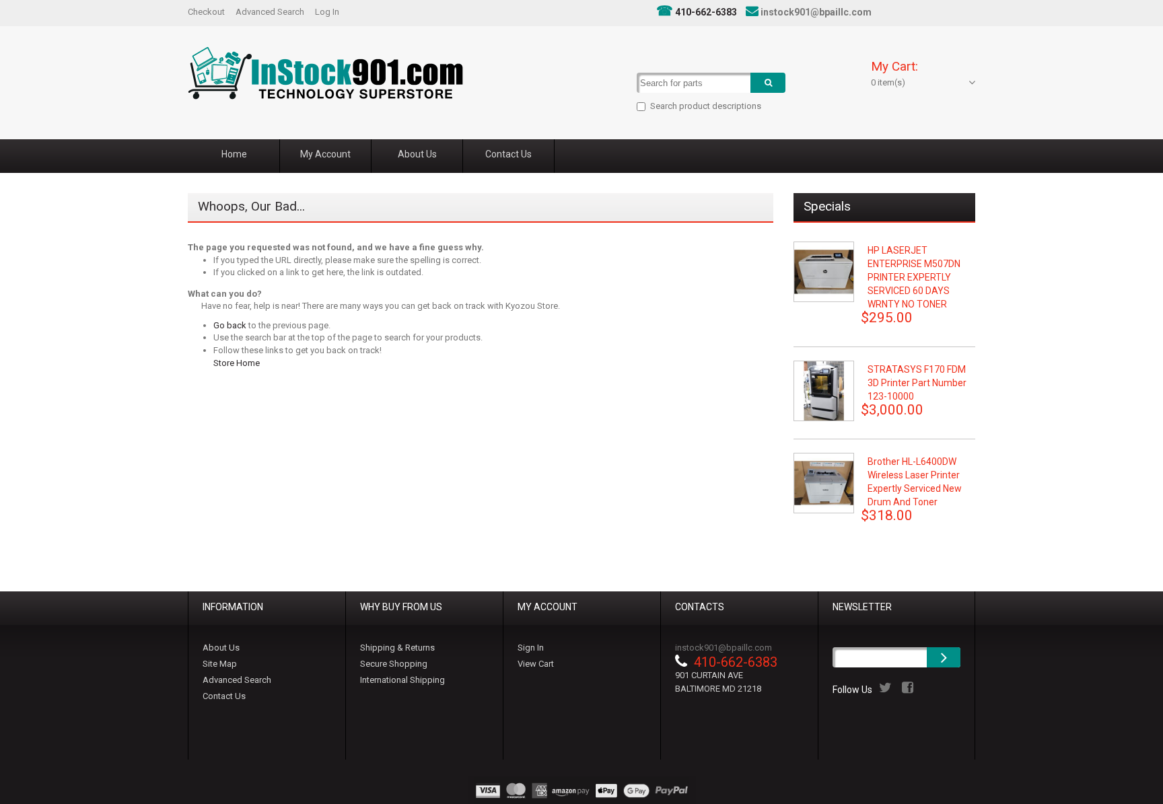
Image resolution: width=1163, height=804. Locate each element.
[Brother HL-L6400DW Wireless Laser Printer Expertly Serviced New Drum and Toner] (824, 483)
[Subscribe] (943, 657)
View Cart (536, 664)
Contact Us (224, 696)
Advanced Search (270, 12)
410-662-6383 (706, 12)
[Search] (767, 83)
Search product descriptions (705, 106)
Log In (327, 12)
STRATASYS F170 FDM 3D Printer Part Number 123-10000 (917, 383)
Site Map (220, 664)
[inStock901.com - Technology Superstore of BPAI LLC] (325, 73)
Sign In (531, 648)
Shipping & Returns (397, 648)
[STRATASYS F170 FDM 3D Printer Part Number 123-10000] (824, 391)
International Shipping (402, 680)
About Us (221, 648)
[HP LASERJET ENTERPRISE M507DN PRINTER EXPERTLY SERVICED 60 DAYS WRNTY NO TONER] (824, 272)
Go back (229, 325)
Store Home (236, 363)
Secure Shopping (393, 664)
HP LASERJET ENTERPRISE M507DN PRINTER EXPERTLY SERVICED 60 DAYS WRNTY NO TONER (914, 277)
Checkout (206, 12)
